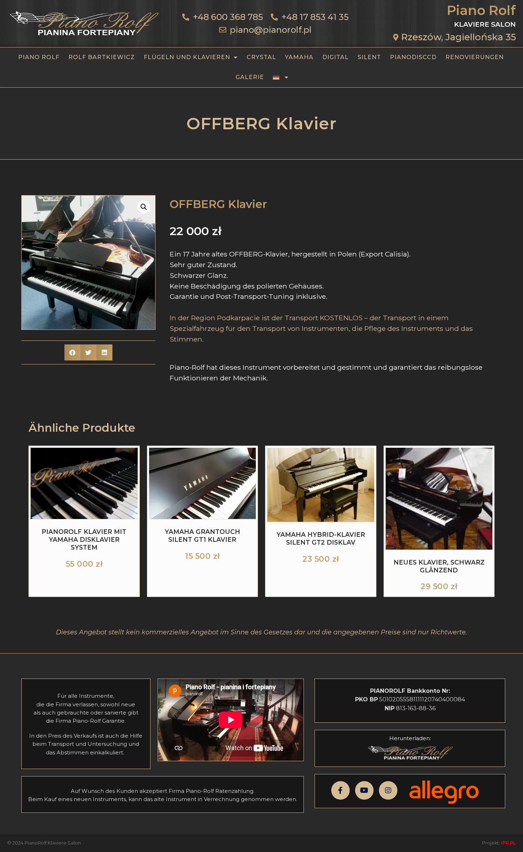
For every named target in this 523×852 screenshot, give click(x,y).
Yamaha (299, 57)
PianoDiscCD (413, 57)
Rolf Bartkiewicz (101, 57)
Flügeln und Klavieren (187, 57)
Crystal (261, 57)
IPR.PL (508, 843)
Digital (335, 57)
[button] (143, 207)
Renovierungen (474, 57)
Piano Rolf (38, 57)
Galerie (250, 77)
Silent (369, 57)
